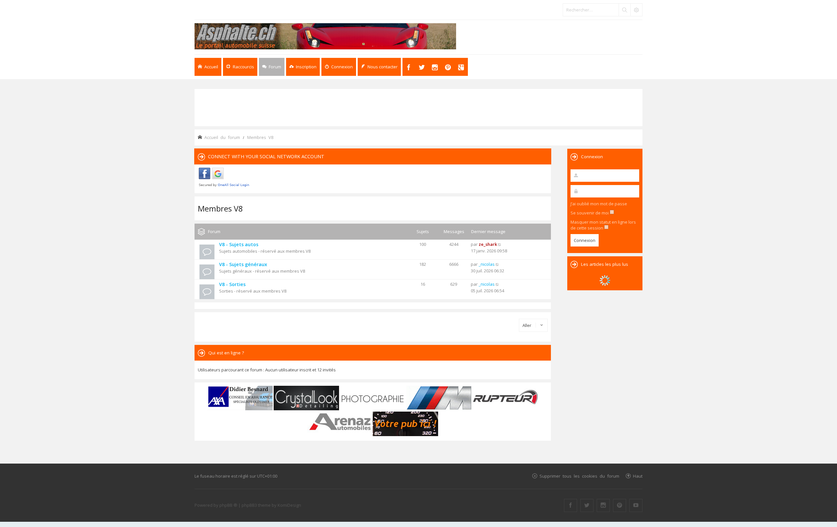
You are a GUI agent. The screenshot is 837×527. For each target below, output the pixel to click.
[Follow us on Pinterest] (619, 505)
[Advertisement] (418, 107)
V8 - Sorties (232, 284)
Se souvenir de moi (590, 213)
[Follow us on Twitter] (586, 505)
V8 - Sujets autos (238, 244)
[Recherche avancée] (636, 10)
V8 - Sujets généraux (243, 264)
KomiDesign (289, 505)
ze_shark (488, 244)
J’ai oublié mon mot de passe (599, 204)
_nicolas (487, 264)
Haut (637, 476)
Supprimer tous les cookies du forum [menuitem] (579, 476)
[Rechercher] (624, 10)
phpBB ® (228, 505)
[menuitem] (303, 67)
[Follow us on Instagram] (603, 505)
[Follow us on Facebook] (570, 505)
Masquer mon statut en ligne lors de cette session (603, 225)
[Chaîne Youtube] (635, 505)
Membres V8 (220, 208)
